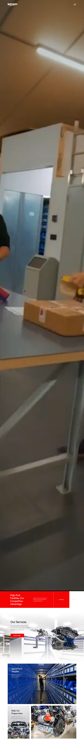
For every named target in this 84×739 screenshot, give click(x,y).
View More (61, 599)
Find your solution (17, 635)
